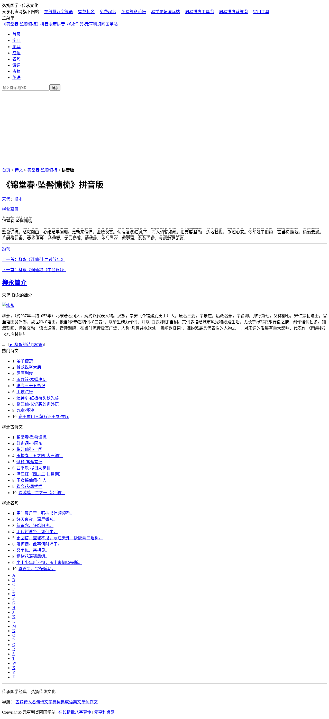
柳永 (18, 199)
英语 (16, 77)
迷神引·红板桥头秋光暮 (37, 398)
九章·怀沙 (25, 410)
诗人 (28, 702)
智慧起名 (86, 12)
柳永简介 (14, 282)
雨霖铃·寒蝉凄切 (31, 379)
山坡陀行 (24, 392)
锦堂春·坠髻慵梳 (42, 170)
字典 (16, 40)
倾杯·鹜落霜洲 (29, 462)
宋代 (6, 199)
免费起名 (108, 12)
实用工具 (261, 12)
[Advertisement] (164, 128)
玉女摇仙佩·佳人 (31, 480)
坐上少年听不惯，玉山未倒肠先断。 (49, 562)
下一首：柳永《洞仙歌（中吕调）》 (34, 270)
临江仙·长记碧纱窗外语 (37, 404)
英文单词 (81, 702)
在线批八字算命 (58, 12)
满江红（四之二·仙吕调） (39, 474)
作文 (93, 702)
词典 (16, 46)
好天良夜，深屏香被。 (37, 519)
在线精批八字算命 (74, 712)
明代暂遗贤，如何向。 (37, 532)
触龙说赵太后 (28, 367)
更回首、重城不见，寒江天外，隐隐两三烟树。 (59, 538)
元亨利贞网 (104, 712)
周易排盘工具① (199, 12)
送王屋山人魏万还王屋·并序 (44, 416)
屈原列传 (24, 373)
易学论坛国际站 (165, 12)
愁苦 (6, 249)
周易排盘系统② (233, 12)
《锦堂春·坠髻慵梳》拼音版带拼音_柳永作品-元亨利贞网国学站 (60, 24)
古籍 (16, 71)
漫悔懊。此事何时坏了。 (39, 544)
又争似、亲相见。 (32, 550)
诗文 (19, 170)
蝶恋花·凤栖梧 (29, 486)
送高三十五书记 (30, 386)
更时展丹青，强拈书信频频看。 (45, 513)
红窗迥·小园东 (29, 443)
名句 (16, 59)
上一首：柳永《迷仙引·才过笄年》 (33, 259)
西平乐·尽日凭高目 (33, 468)
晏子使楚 (24, 361)
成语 (16, 53)
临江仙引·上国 (29, 449)
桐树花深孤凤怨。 (32, 556)
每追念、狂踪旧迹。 (34, 525)
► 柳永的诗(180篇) (26, 344)
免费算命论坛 (133, 12)
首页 (16, 34)
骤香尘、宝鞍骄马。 (37, 569)
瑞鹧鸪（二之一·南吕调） (42, 492)
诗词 (16, 65)
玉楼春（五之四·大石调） (39, 455)
